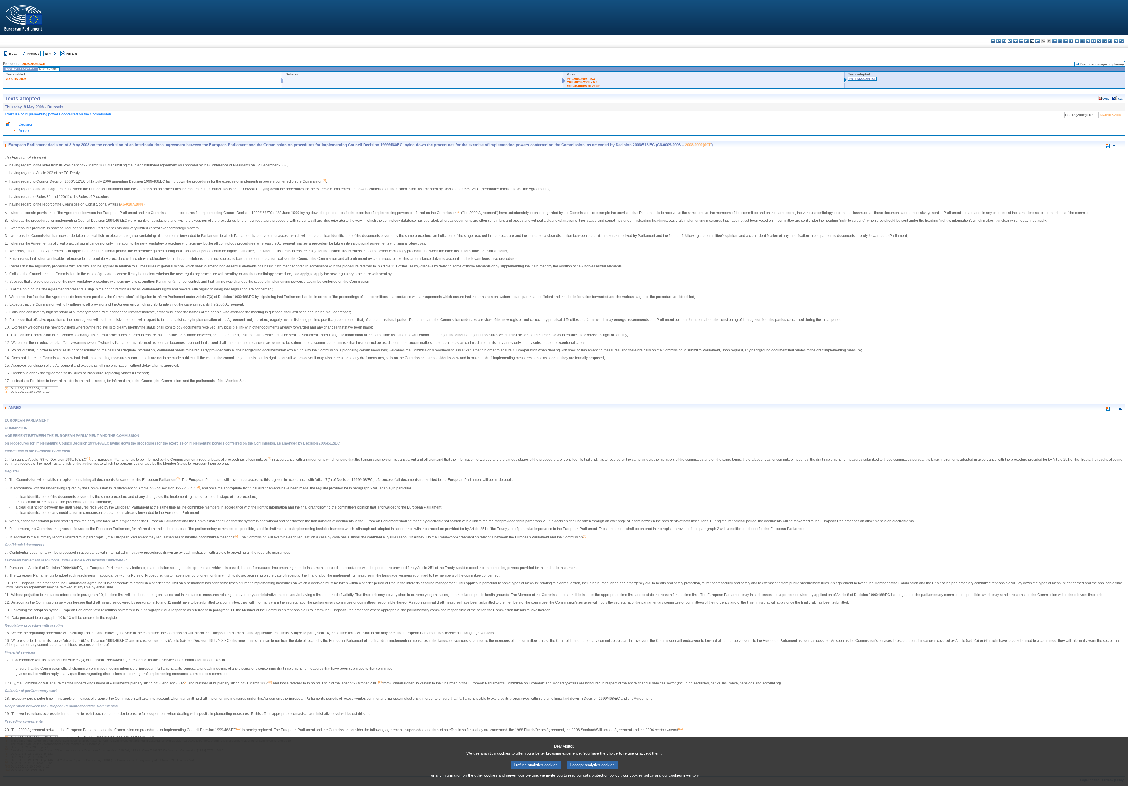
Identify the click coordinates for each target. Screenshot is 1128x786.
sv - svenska (1121, 41)
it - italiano (1054, 41)
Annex (24, 131)
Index (13, 53)
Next (48, 53)
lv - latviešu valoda (1060, 41)
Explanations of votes (583, 85)
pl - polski (1088, 41)
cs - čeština (1004, 41)
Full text (71, 53)
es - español (998, 41)
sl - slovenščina (1110, 41)
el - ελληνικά (1026, 41)
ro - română (1099, 41)
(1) (6, 388)
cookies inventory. (684, 775)
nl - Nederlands (1082, 41)
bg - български (993, 41)
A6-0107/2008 (16, 78)
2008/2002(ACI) (33, 63)
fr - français (1037, 41)
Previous (33, 53)
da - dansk (1010, 41)
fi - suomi (1116, 41)
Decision (26, 124)
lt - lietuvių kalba (1065, 41)
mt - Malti (1077, 41)
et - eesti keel (1021, 41)
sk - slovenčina (1104, 41)
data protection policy (601, 775)
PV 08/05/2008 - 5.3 (581, 78)
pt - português (1093, 41)
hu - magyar (1071, 41)
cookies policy (642, 775)
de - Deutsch (1015, 41)
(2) (6, 391)
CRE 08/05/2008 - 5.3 (582, 82)
